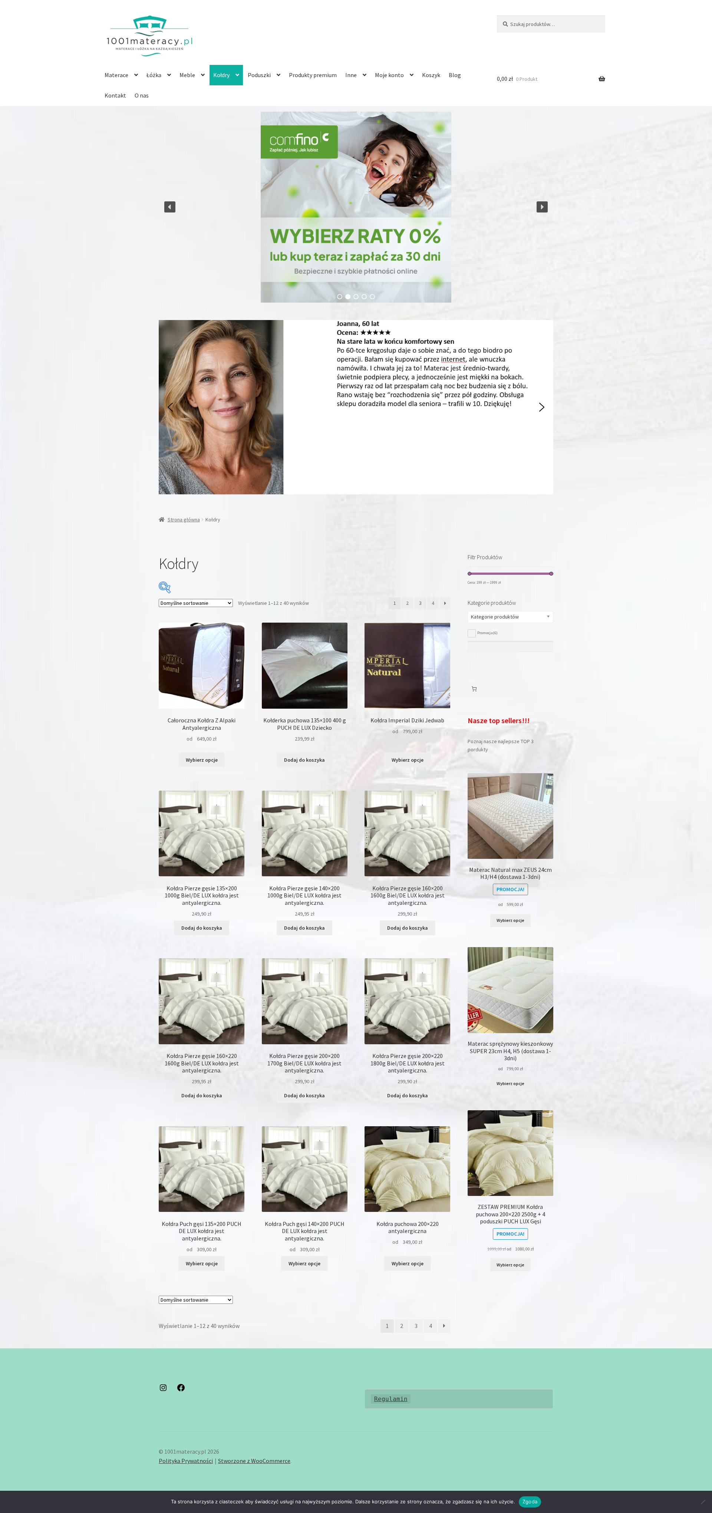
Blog (455, 75)
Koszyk (431, 75)
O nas (142, 95)
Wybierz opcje (202, 759)
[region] (356, 207)
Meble (187, 75)
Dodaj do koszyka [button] (304, 759)
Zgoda (530, 1501)
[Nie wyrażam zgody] (702, 1502)
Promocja (487, 632)
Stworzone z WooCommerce (254, 1460)
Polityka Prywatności (186, 1460)
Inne (351, 75)
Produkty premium (313, 75)
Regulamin (391, 1398)
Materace (116, 75)
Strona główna (184, 519)
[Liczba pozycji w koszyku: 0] (474, 688)
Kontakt (115, 95)
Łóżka (153, 75)
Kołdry (221, 75)
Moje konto (389, 75)
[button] (356, 207)
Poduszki (259, 75)
